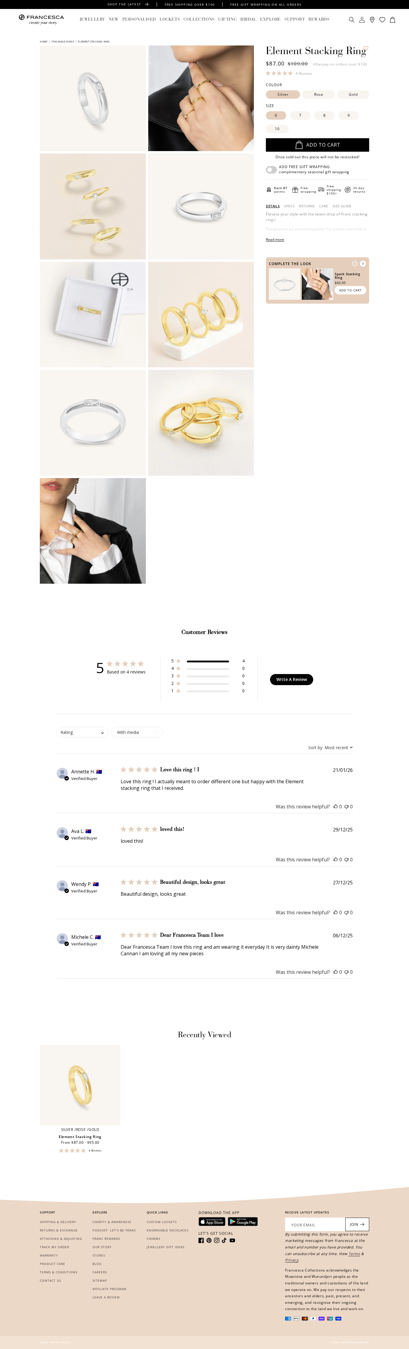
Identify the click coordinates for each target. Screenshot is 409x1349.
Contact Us (50, 1280)
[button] (92, 20)
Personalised (139, 20)
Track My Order (54, 1247)
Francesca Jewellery (355, 1342)
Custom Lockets (162, 1222)
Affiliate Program (109, 1289)
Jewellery (92, 20)
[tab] (273, 206)
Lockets (170, 20)
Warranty (49, 1255)
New (114, 20)
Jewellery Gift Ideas (165, 1247)
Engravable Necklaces (167, 1230)
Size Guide (342, 206)
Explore (270, 20)
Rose (318, 94)
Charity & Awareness (112, 1222)
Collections (199, 20)
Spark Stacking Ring (347, 276)
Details (273, 206)
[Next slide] (363, 263)
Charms (153, 1239)
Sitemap (100, 1280)
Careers (100, 1272)
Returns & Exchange (59, 1230)
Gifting (227, 20)
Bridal (248, 20)
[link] (289, 73)
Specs (289, 206)
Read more (275, 239)
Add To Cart (350, 290)
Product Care (52, 1264)
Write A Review (291, 679)
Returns (307, 206)
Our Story (102, 1247)
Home (44, 41)
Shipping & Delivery (58, 1222)
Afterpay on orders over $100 (340, 64)
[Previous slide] (355, 263)
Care (323, 206)
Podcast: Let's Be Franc (114, 1230)
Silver (283, 94)
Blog (97, 1264)
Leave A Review (106, 1297)
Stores (99, 1255)
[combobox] (330, 747)
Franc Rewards (106, 1239)
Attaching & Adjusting (61, 1239)
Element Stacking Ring (80, 1136)
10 (277, 128)
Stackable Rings (62, 41)
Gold (353, 94)
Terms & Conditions (58, 1272)
